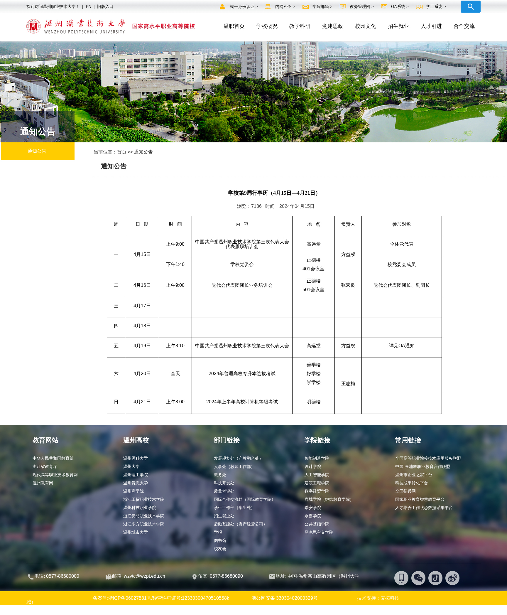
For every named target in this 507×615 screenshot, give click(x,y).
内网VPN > (285, 6)
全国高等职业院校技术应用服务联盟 (428, 458)
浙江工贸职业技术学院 (143, 499)
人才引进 (431, 26)
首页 (121, 151)
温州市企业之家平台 (413, 474)
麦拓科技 (390, 598)
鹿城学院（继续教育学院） (329, 499)
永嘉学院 (313, 515)
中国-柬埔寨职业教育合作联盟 (422, 466)
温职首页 (234, 26)
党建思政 (332, 26)
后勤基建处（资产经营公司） (240, 524)
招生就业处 (224, 515)
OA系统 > (400, 6)
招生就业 (398, 26)
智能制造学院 (317, 458)
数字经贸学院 (317, 491)
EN (88, 6)
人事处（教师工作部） (234, 466)
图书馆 (220, 540)
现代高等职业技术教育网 (55, 474)
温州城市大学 (135, 532)
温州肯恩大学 (135, 483)
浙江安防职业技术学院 (143, 515)
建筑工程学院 (317, 483)
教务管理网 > (362, 6)
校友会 (220, 548)
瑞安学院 (313, 507)
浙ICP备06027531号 (129, 598)
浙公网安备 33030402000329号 (284, 598)
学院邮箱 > (323, 6)
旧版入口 (105, 6)
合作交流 (464, 26)
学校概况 (267, 26)
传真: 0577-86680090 (221, 576)
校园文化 (365, 26)
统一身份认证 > (244, 6)
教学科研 (299, 26)
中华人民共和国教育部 (53, 458)
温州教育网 (43, 483)
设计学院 (313, 466)
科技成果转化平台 (411, 483)
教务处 (220, 474)
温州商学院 (133, 491)
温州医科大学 (135, 458)
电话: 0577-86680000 (56, 576)
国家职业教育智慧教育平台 (420, 499)
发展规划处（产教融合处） (238, 458)
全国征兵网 (405, 491)
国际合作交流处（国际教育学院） (245, 499)
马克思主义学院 (319, 532)
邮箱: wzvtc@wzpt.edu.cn (138, 576)
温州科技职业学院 (139, 507)
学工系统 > (436, 6)
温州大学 (131, 466)
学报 (218, 532)
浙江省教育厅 (45, 466)
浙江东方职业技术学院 (143, 524)
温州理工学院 (135, 474)
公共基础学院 (317, 524)
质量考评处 (224, 491)
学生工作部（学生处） (234, 507)
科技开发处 (224, 483)
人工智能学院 (317, 474)
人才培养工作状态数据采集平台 (424, 507)
